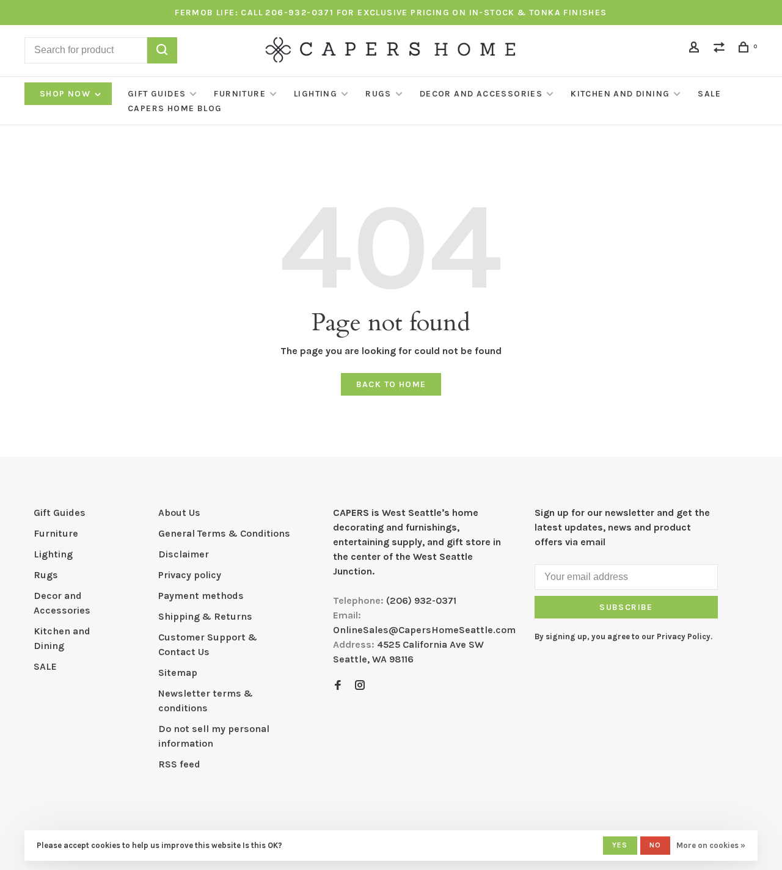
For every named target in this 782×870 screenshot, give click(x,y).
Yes (620, 845)
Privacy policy (189, 575)
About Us (179, 512)
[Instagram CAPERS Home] (360, 686)
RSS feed (179, 764)
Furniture (240, 94)
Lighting (315, 94)
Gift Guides (157, 94)
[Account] (696, 49)
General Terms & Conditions (224, 533)
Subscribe (626, 607)
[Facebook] (338, 686)
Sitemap (177, 672)
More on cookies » (710, 845)
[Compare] (721, 49)
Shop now (66, 94)
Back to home (391, 384)
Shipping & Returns (205, 616)
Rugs (378, 94)
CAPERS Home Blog (175, 108)
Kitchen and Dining (620, 94)
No (655, 845)
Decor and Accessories (481, 94)
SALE (709, 94)
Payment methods (201, 595)
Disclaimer (183, 554)
